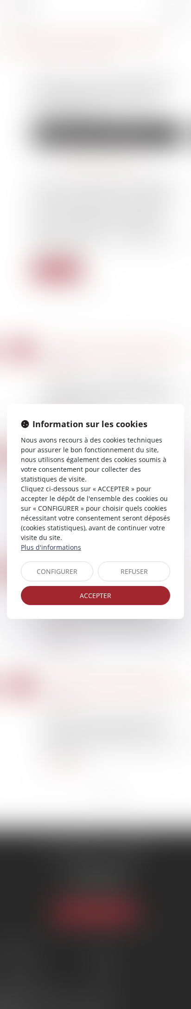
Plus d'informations (51, 547)
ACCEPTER (95, 595)
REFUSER (134, 571)
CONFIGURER (57, 571)
